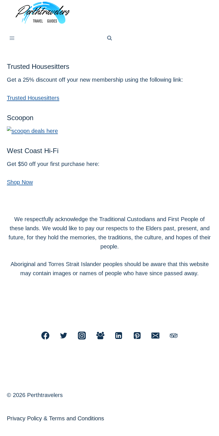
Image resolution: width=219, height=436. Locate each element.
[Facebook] (45, 336)
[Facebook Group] (100, 336)
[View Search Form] (109, 38)
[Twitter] (64, 336)
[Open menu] (12, 38)
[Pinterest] (137, 336)
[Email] (155, 336)
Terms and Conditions (76, 418)
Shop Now (20, 182)
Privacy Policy (24, 418)
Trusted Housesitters (33, 98)
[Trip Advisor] (174, 336)
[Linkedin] (119, 336)
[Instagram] (82, 336)
